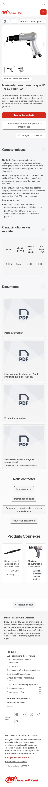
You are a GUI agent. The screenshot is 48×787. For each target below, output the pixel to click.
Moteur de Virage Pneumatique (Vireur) (20, 679)
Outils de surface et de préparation (22, 684)
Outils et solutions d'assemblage (21, 656)
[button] (24, 149)
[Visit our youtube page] (16, 714)
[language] (4, 4)
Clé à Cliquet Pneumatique (18, 674)
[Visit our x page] (31, 714)
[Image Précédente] (7, 44)
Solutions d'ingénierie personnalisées (23, 670)
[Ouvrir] (43, 12)
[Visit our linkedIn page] (16, 721)
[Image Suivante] (41, 44)
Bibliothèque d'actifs (16, 702)
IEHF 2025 (11, 706)
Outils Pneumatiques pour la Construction (19, 661)
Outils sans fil (12, 666)
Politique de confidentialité (17, 757)
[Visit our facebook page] (38, 714)
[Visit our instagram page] (24, 714)
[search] (44, 4)
